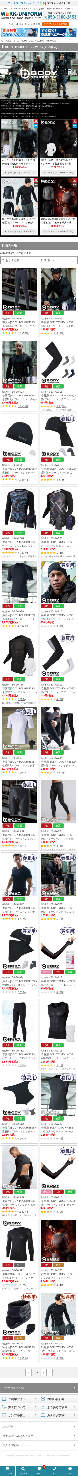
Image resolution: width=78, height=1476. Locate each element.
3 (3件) (60, 333)
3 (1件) (60, 1211)
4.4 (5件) (61, 406)
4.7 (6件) (23, 479)
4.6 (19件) (23, 406)
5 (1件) (60, 919)
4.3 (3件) (23, 552)
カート (40, 1471)
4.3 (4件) (23, 626)
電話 (55, 1473)
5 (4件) (60, 552)
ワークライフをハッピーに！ (25, 3)
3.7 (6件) (23, 1358)
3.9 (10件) (23, 333)
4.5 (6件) (61, 479)
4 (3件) (22, 845)
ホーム (70, 1473)
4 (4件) (60, 1285)
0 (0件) (60, 626)
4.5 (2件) (23, 1211)
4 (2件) (60, 699)
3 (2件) (60, 845)
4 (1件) (22, 699)
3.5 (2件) (61, 772)
